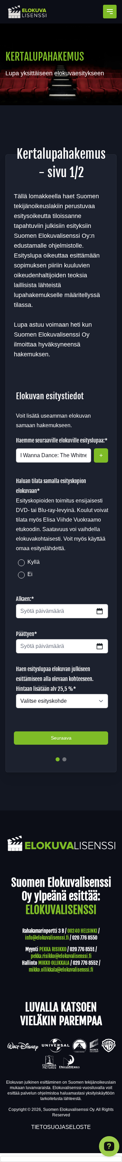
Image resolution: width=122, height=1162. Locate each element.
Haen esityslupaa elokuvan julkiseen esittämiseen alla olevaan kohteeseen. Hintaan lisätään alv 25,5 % (55, 679)
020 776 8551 (82, 949)
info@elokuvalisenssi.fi (47, 938)
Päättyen (26, 634)
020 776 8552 (85, 963)
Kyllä (33, 562)
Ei (30, 574)
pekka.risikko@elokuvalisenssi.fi (61, 956)
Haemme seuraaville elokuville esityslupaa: (61, 440)
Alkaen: (25, 598)
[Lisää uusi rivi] (101, 455)
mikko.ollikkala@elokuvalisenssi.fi (61, 970)
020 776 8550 (84, 938)
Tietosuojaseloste (61, 1127)
